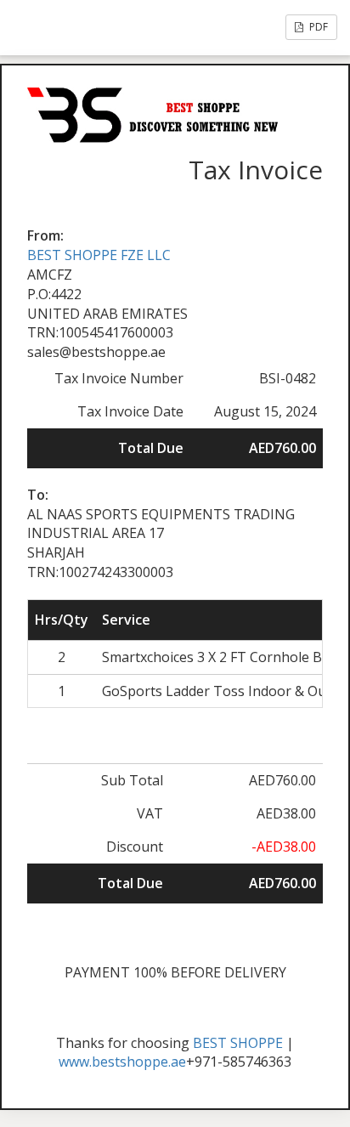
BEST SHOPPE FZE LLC (99, 255)
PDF (317, 27)
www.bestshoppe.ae (122, 1061)
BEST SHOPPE (238, 1043)
